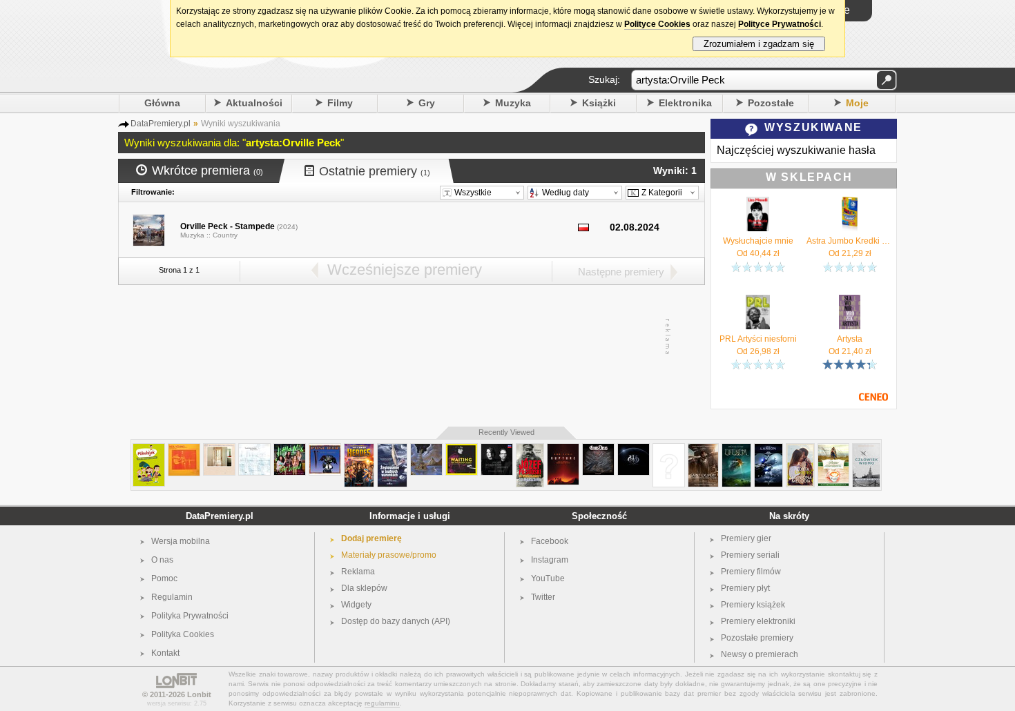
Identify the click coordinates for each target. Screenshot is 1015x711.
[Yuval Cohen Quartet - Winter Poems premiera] (254, 449)
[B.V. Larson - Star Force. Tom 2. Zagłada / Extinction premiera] (768, 449)
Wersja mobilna (180, 541)
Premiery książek (753, 605)
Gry (426, 102)
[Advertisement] (411, 337)
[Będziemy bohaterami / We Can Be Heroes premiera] (359, 449)
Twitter (543, 597)
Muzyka (513, 102)
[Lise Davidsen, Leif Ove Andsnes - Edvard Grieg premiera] (497, 449)
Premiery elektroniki (758, 621)
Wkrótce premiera (207, 170)
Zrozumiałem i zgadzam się (759, 44)
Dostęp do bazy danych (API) (395, 621)
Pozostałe (771, 102)
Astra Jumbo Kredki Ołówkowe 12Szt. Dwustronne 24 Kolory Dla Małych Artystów (849, 241)
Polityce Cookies (657, 24)
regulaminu (382, 703)
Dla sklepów (364, 588)
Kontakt (165, 653)
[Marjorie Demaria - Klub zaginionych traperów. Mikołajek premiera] (149, 449)
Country (225, 235)
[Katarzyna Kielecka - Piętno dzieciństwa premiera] (833, 449)
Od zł (758, 253)
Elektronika (685, 102)
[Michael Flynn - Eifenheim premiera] (736, 449)
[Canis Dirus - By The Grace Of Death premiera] (598, 449)
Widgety (356, 605)
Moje (857, 102)
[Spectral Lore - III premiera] (426, 449)
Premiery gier (746, 538)
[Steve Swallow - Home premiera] (219, 449)
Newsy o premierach (759, 654)
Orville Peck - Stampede (227, 226)
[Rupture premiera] (563, 449)
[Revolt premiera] (668, 449)
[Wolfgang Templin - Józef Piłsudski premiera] (530, 449)
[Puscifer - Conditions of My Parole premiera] (325, 449)
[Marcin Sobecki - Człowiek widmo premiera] (866, 449)
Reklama (358, 571)
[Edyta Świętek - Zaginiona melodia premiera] (800, 449)
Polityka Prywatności (190, 616)
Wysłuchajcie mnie (758, 241)
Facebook (549, 541)
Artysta (849, 339)
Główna (162, 102)
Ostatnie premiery (374, 171)
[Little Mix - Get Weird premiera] (289, 449)
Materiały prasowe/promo (388, 555)
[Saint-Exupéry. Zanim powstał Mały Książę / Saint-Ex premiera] (703, 449)
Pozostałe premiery (757, 638)
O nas (162, 560)
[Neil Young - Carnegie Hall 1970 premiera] (184, 449)
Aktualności (254, 102)
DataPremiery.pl (219, 516)
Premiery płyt (745, 588)
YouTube (548, 578)
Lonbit (199, 694)
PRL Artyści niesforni (758, 339)
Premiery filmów (751, 571)
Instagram (549, 560)
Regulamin (172, 597)
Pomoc (164, 578)
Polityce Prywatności (779, 24)
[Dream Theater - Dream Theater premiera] (633, 449)
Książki (599, 102)
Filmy (340, 102)
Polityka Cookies (182, 634)
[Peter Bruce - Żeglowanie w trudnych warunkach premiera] (392, 449)
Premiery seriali (750, 555)
